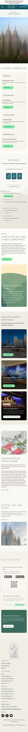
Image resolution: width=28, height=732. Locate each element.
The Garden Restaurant (7, 698)
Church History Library (7, 693)
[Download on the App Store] (8, 576)
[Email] (11, 715)
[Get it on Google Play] (20, 576)
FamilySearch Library (6, 689)
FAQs (2, 674)
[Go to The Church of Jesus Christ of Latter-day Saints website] (11, 7)
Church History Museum (7, 691)
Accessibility (21, 719)
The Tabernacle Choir (6, 681)
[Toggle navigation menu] (2, 7)
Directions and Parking (6, 678)
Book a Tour (4, 683)
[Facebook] (7, 715)
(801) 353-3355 (5, 704)
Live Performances (5, 676)
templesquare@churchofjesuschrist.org (11, 709)
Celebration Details (6, 663)
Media (2, 668)
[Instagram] (2, 715)
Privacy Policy (14, 719)
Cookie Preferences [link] (14, 721)
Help (23, 728)
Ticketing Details (5, 665)
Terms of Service (7, 719)
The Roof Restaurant (6, 696)
